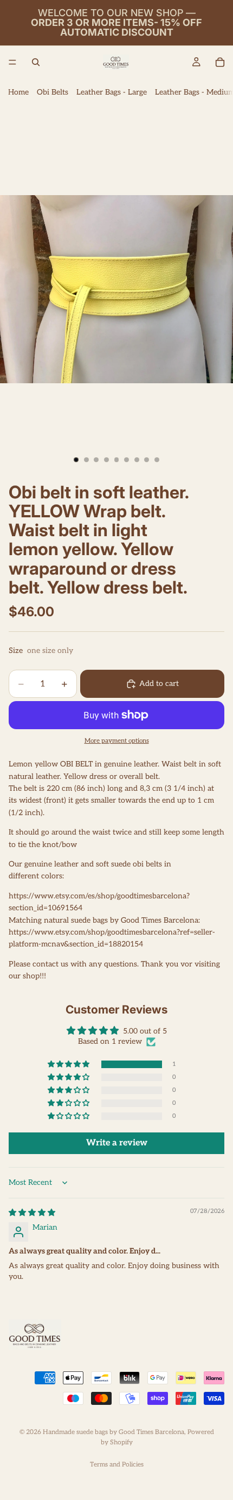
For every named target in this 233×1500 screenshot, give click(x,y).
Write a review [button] (116, 1143)
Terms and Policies (117, 1465)
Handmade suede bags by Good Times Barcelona (113, 1432)
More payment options (117, 740)
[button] (69, 1065)
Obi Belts (52, 92)
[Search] (36, 62)
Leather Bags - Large (111, 92)
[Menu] (12, 62)
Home (18, 92)
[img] (32, 1212)
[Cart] (220, 62)
